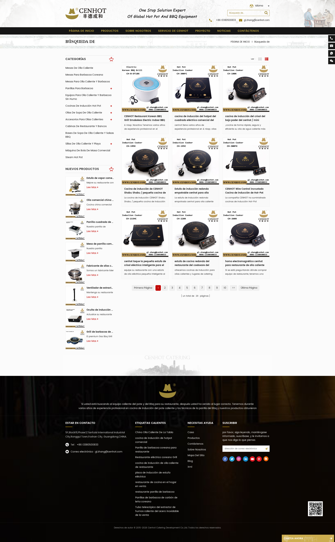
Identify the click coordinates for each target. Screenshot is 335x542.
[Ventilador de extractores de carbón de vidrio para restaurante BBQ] (75, 296)
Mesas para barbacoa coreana (84, 75)
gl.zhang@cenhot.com (257, 20)
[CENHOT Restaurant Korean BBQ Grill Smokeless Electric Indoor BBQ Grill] (145, 88)
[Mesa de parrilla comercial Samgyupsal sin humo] (75, 252)
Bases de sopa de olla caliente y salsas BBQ (89, 135)
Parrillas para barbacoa (79, 88)
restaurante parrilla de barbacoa (154, 492)
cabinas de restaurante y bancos (86, 126)
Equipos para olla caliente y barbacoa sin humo (88, 97)
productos (194, 438)
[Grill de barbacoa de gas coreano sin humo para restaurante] (75, 340)
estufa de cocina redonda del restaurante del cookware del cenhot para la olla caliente (192, 263)
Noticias (224, 31)
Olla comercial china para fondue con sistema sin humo (100, 200)
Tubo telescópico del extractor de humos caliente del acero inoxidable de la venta (157, 511)
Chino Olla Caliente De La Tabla (154, 432)
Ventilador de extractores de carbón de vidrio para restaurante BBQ (100, 288)
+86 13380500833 (226, 20)
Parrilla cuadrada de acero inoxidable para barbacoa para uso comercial (100, 222)
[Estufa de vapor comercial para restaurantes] (75, 186)
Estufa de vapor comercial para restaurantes (100, 178)
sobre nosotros (138, 31)
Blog (190, 461)
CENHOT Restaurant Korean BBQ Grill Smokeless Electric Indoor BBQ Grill (144, 118)
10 (225, 288)
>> (233, 288)
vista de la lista (266, 59)
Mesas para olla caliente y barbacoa (87, 82)
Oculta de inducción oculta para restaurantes (100, 310)
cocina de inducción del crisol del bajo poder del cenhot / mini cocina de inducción (245, 118)
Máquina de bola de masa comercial (87, 151)
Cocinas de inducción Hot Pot (83, 106)
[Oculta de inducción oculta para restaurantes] (75, 318)
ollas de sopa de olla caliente (83, 113)
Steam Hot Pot (74, 157)
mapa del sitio (196, 455)
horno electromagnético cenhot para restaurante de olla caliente (244, 263)
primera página (143, 288)
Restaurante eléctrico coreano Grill (156, 457)
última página (249, 288)
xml (190, 467)
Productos (109, 31)
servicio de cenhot (173, 31)
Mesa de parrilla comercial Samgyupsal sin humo (100, 244)
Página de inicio (81, 31)
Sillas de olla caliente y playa (82, 144)
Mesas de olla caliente (79, 68)
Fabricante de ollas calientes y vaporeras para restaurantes (100, 266)
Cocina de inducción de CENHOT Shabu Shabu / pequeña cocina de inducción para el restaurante (145, 191)
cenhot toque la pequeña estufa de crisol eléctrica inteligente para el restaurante (145, 263)
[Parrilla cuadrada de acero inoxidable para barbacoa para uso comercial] (75, 230)
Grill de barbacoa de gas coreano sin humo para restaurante (100, 332)
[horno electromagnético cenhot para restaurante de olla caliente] (246, 233)
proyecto (202, 31)
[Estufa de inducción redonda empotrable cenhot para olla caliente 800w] (195, 161)
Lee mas (91, 187)
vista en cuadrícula (260, 59)
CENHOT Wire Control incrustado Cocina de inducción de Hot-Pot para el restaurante (244, 191)
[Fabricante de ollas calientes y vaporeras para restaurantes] (75, 274)
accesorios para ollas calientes (84, 119)
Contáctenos (248, 31)
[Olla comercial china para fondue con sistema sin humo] (75, 208)
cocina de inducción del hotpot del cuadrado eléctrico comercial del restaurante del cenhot (195, 118)
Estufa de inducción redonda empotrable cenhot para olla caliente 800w (192, 191)
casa (191, 432)
